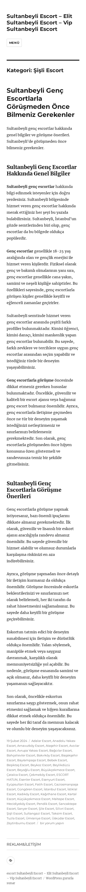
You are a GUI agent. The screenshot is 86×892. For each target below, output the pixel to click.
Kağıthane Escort (53, 794)
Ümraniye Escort (38, 818)
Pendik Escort (47, 804)
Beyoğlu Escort (28, 770)
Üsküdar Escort (63, 818)
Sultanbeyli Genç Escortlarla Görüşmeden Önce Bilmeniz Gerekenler (41, 102)
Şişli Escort (14, 813)
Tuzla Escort (16, 818)
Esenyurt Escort (53, 779)
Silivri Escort (64, 808)
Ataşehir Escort (57, 745)
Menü (14, 42)
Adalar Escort (41, 741)
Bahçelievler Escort (21, 755)
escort (11, 873)
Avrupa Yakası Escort (32, 750)
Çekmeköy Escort (42, 774)
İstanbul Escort (55, 789)
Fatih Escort (44, 784)
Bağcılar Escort (60, 750)
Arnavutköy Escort (30, 745)
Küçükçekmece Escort (33, 799)
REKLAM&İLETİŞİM (24, 844)
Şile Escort (46, 808)
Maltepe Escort (63, 799)
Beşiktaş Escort (18, 765)
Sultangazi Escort (37, 813)
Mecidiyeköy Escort (21, 804)
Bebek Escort (57, 760)
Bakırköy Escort (48, 755)
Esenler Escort (29, 779)
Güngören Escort (29, 789)
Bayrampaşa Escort (31, 760)
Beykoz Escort (41, 765)
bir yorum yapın (51, 823)
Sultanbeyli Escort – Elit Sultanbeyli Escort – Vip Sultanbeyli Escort (39, 22)
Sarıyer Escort (27, 808)
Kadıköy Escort (28, 794)
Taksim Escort (61, 813)
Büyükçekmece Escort (58, 770)
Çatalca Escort (17, 774)
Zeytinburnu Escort (21, 823)
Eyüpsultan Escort (20, 784)
